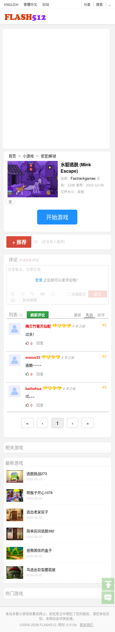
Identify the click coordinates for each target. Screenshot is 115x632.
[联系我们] (107, 597)
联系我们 (86, 624)
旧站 (45, 4)
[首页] (25, 18)
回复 (40, 342)
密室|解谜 (48, 155)
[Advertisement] (57, 88)
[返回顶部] (107, 584)
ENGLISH (11, 4)
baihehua (33, 389)
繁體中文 (30, 4)
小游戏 (28, 155)
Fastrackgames (83, 178)
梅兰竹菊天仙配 (38, 326)
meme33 (33, 357)
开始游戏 (57, 217)
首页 (12, 155)
